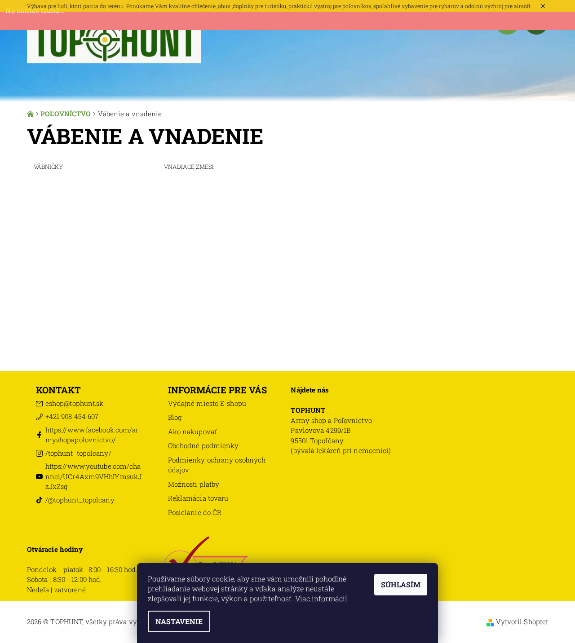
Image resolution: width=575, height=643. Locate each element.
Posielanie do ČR (195, 512)
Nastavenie (179, 621)
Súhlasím (400, 584)
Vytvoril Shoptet (522, 621)
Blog (174, 417)
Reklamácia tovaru (198, 497)
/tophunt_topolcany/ (78, 453)
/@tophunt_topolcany (80, 499)
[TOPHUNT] (114, 36)
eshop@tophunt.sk (74, 403)
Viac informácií (321, 598)
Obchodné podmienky (203, 445)
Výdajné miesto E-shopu (207, 403)
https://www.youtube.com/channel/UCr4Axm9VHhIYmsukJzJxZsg (93, 476)
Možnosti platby (194, 484)
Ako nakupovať (192, 431)
